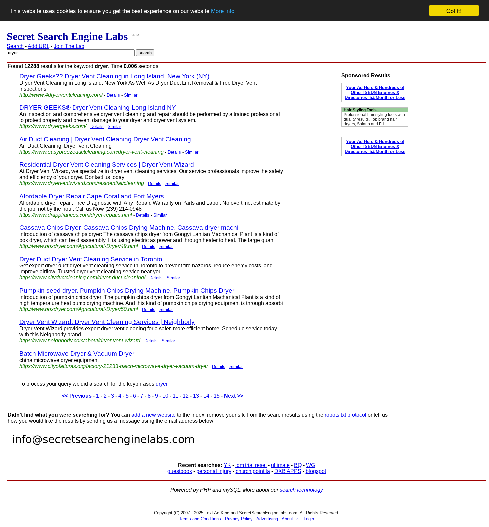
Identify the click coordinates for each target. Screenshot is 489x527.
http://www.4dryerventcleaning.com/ (61, 95)
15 (217, 396)
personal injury (213, 471)
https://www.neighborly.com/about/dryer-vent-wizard (79, 340)
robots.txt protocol (345, 415)
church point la (253, 471)
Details (113, 95)
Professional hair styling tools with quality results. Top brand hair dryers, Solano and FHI (374, 119)
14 (206, 396)
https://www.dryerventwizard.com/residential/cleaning (81, 183)
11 (175, 396)
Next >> (233, 396)
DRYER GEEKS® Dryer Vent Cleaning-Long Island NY (97, 107)
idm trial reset (251, 465)
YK (227, 465)
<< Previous (77, 396)
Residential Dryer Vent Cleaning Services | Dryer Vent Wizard (106, 164)
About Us (291, 518)
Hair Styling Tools (360, 110)
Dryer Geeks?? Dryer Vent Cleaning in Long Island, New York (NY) (114, 76)
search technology (301, 490)
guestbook (179, 471)
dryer (162, 384)
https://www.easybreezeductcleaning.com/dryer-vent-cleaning (91, 152)
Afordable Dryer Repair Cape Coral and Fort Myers (91, 196)
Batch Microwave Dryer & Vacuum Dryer (76, 353)
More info (222, 11)
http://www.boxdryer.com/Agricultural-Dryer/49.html (78, 246)
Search (15, 46)
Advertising (267, 518)
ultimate (280, 465)
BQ (298, 465)
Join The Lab (69, 46)
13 (196, 396)
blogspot (316, 471)
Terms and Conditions (200, 518)
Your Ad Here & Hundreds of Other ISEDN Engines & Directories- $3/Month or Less (375, 92)
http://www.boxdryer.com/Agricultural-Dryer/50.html (78, 309)
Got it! (454, 10)
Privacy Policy (239, 518)
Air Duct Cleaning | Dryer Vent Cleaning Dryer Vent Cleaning (105, 139)
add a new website (153, 415)
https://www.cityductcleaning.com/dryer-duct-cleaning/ (82, 277)
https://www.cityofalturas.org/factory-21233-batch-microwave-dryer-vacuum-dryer (113, 366)
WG (310, 465)
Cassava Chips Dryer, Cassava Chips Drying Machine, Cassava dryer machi (128, 227)
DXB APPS (287, 471)
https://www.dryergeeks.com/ (52, 126)
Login (309, 518)
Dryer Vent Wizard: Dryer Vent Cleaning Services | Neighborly (107, 321)
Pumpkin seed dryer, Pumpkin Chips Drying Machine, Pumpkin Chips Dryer (126, 290)
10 (165, 396)
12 (186, 396)
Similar (130, 95)
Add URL (38, 46)
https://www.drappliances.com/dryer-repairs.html (75, 215)
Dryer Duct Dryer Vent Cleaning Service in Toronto (90, 259)
